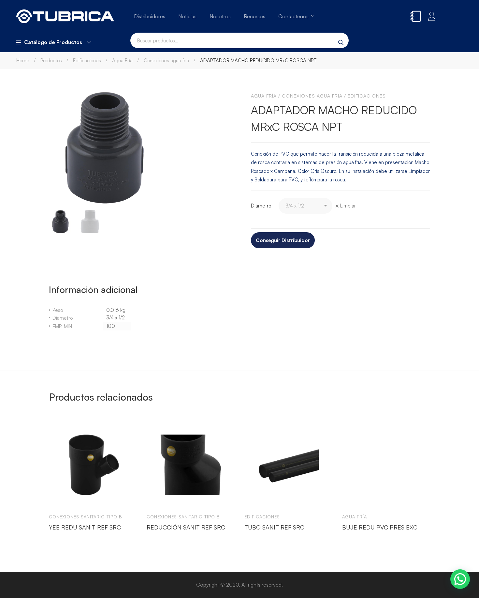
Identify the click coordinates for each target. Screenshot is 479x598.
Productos (51, 60)
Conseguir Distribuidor (283, 240)
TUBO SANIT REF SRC (274, 527)
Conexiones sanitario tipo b (85, 516)
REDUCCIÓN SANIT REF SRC (186, 527)
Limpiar (348, 206)
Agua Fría (122, 60)
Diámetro (261, 206)
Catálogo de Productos (53, 42)
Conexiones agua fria (166, 60)
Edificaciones (87, 60)
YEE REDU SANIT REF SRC (85, 527)
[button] (460, 579)
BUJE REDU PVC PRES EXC (379, 527)
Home (22, 60)
